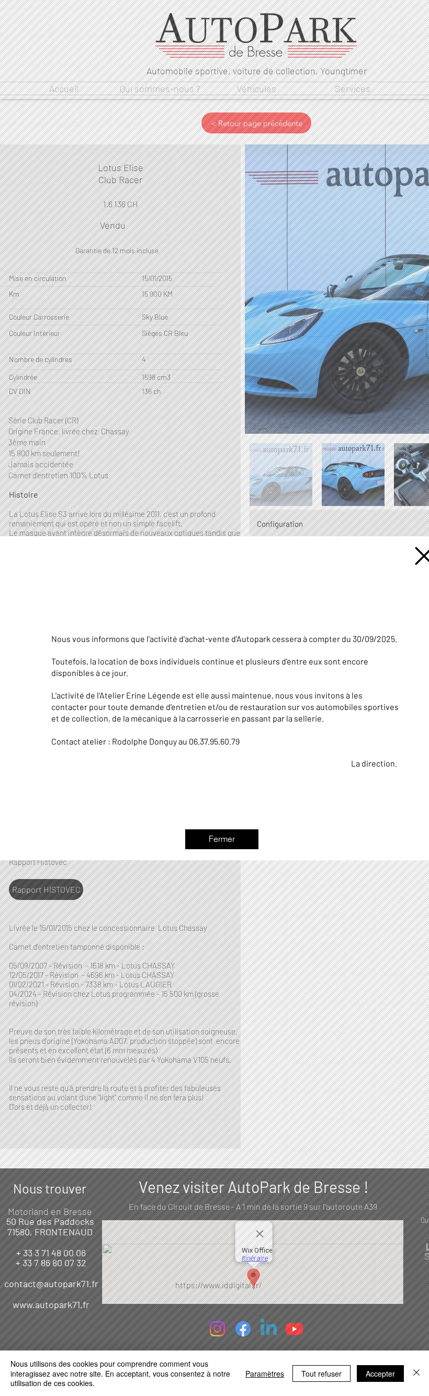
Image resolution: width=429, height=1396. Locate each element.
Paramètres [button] (264, 1373)
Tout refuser (321, 1373)
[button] (222, 839)
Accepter (380, 1373)
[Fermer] (416, 1373)
